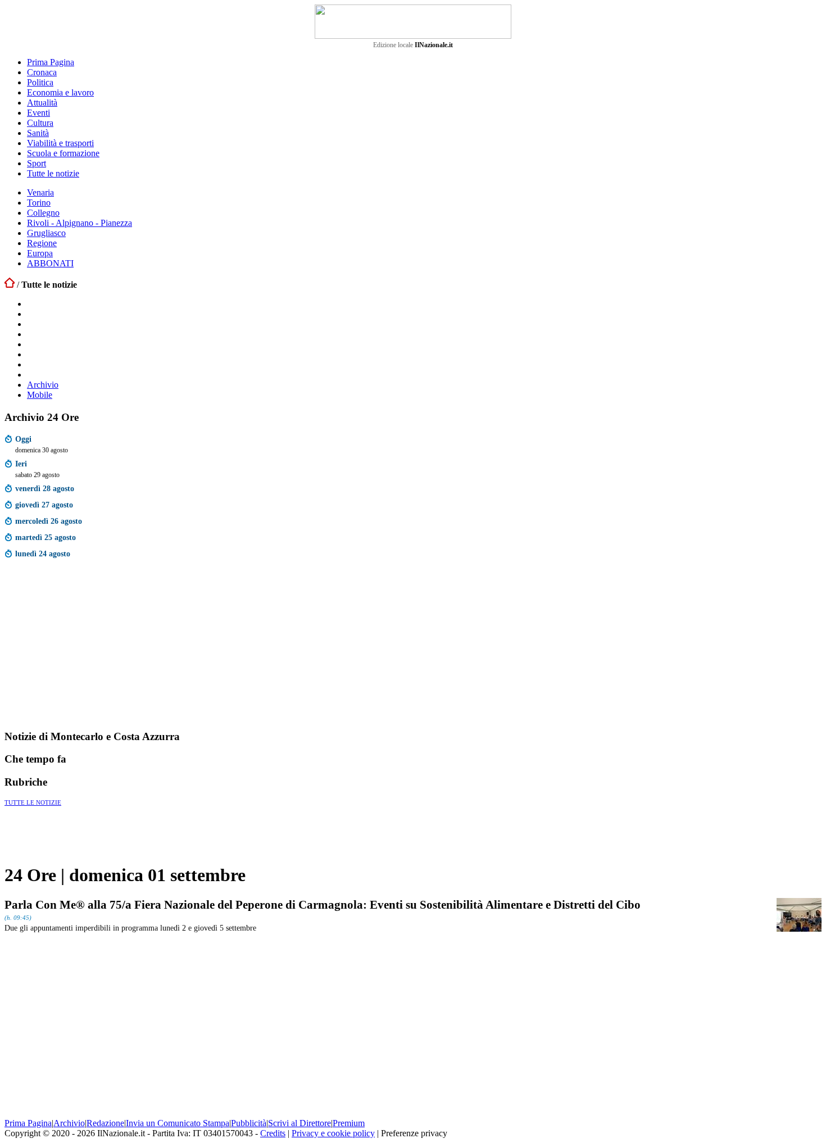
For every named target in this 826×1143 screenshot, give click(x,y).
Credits (272, 1133)
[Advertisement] (88, 647)
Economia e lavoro (60, 92)
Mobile (39, 395)
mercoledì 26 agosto (48, 520)
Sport (36, 163)
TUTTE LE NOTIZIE (32, 802)
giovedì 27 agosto (44, 504)
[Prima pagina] (9, 284)
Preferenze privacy (414, 1133)
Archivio (42, 384)
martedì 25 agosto (45, 537)
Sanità (38, 133)
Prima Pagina (50, 62)
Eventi (38, 112)
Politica (40, 82)
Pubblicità (248, 1123)
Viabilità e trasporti (60, 143)
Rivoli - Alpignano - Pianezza (79, 223)
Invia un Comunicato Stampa (177, 1123)
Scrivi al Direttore (299, 1123)
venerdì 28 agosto (44, 488)
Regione (42, 243)
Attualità (42, 102)
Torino (39, 202)
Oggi (23, 438)
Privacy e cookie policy (333, 1133)
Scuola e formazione (63, 153)
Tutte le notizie (53, 173)
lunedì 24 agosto (42, 553)
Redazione (105, 1123)
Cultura (40, 123)
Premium (349, 1123)
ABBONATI (50, 263)
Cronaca (42, 72)
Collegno (43, 212)
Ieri (21, 463)
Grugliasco (46, 233)
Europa (40, 253)
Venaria (40, 192)
